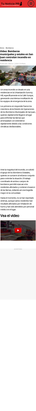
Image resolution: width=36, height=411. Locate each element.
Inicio (2, 48)
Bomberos (10, 48)
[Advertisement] (18, 26)
